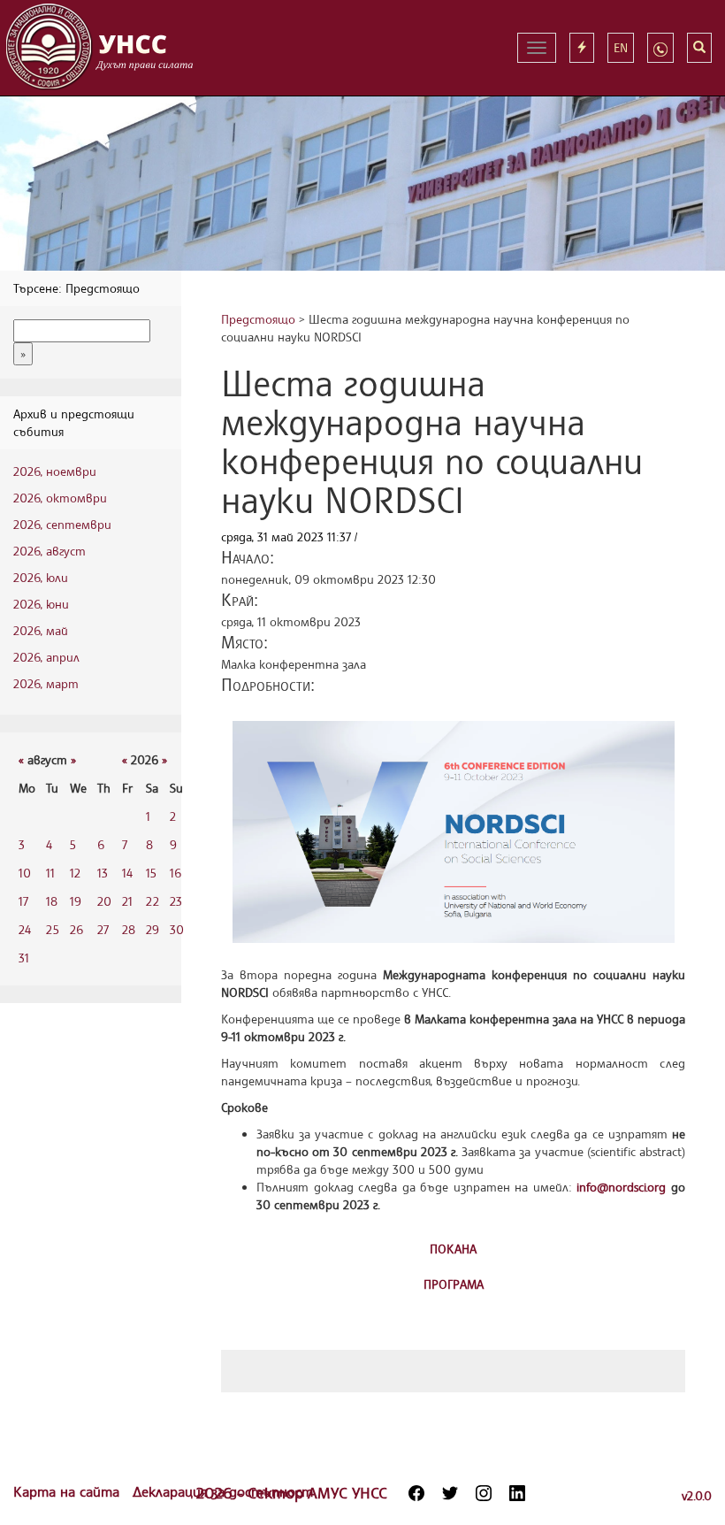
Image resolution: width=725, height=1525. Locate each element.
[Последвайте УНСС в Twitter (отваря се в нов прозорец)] (450, 1493)
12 (75, 872)
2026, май (40, 630)
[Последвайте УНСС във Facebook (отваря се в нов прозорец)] (416, 1493)
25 (52, 929)
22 (152, 900)
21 (127, 900)
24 (25, 929)
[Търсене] (699, 48)
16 (175, 872)
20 (104, 900)
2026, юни (41, 603)
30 (177, 929)
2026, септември (62, 524)
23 (176, 900)
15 (151, 872)
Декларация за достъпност (223, 1491)
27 (103, 929)
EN (621, 47)
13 (102, 872)
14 (127, 872)
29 (152, 929)
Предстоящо (258, 318)
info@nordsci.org (621, 1186)
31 (24, 957)
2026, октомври (60, 497)
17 (23, 900)
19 (75, 900)
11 (50, 872)
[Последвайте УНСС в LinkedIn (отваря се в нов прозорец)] (517, 1493)
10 (25, 872)
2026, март (46, 683)
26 (76, 929)
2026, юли (40, 577)
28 (128, 929)
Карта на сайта (68, 1491)
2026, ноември (54, 471)
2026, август (49, 550)
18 (51, 900)
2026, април (46, 656)
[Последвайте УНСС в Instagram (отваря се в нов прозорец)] (483, 1493)
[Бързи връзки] (581, 48)
